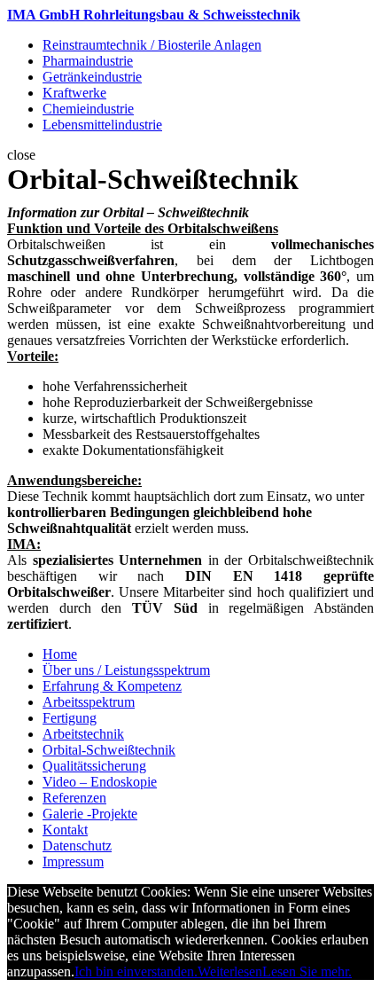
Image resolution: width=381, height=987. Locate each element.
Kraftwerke (74, 92)
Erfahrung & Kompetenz (112, 685)
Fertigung (70, 717)
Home (60, 654)
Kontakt (65, 829)
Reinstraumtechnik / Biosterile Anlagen (152, 44)
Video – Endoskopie (100, 781)
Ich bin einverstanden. (136, 971)
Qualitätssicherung (94, 765)
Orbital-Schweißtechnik (109, 749)
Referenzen (74, 797)
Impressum (73, 861)
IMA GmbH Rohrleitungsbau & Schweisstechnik (153, 14)
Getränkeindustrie (92, 76)
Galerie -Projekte (90, 813)
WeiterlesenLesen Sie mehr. (275, 971)
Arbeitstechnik (83, 733)
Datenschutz (77, 845)
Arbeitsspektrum (89, 701)
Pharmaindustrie (88, 60)
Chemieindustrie (88, 108)
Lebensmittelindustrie (102, 124)
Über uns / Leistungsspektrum (126, 670)
